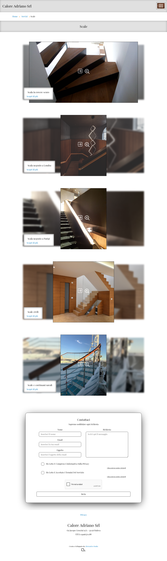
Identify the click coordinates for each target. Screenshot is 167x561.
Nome (60, 429)
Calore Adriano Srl (16, 6)
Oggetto (60, 450)
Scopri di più (32, 96)
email (60, 440)
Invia (83, 494)
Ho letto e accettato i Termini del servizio (65, 472)
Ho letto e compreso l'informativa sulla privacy (67, 464)
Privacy (83, 515)
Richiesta (107, 429)
